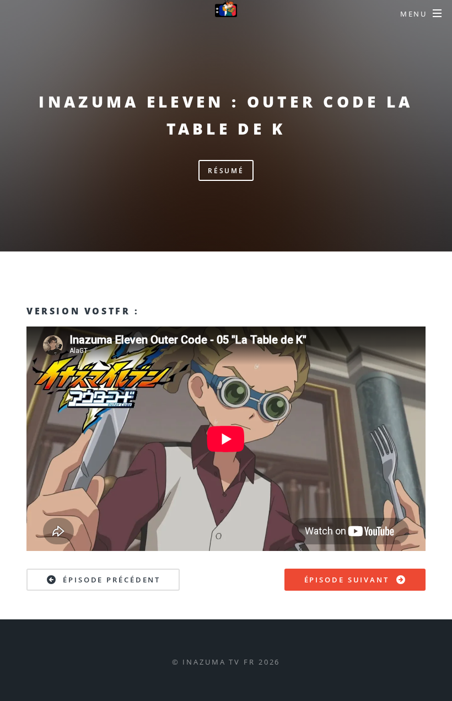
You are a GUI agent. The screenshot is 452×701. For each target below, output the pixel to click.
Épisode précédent (111, 580)
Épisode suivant (346, 580)
